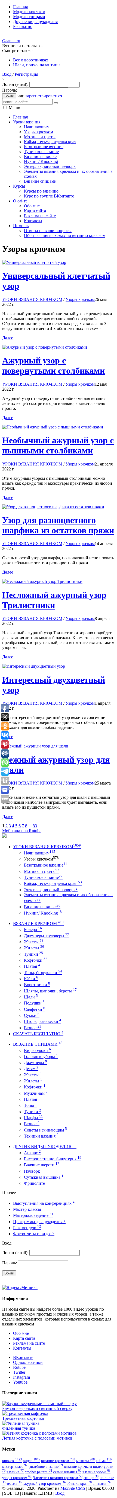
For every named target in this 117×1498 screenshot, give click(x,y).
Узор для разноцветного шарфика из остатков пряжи (58, 525)
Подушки (34, 1003)
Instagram (21, 1377)
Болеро (33, 929)
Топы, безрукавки (43, 972)
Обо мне (21, 1333)
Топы (30, 1105)
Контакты (22, 1348)
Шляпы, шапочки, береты (50, 991)
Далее (7, 337)
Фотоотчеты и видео (33, 1233)
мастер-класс (14, 1466)
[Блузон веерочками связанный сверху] (39, 1403)
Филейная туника (18, 1428)
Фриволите (36, 1183)
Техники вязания (41, 1136)
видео (31, 1460)
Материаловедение (33, 1215)
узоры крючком (17, 1478)
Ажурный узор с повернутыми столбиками (53, 366)
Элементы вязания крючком (57, 1478)
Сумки (31, 1015)
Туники (33, 954)
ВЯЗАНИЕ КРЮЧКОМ (38, 923)
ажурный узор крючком (44, 1483)
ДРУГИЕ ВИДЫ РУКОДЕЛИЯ (44, 1146)
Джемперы (35, 1062)
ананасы (101, 1483)
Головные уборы (41, 1056)
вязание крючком (58, 1460)
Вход (6, 74)
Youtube (20, 1382)
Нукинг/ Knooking (43, 913)
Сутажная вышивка (43, 1177)
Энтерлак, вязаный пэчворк (51, 889)
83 (35, 825)
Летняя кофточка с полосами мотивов (37, 1438)
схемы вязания (67, 1472)
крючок (12, 1460)
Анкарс (32, 1152)
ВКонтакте (23, 1357)
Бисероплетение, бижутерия (52, 1158)
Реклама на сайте (29, 1343)
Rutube (19, 1367)
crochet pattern (38, 1472)
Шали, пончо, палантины (36, 65)
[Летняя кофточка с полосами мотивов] (39, 1433)
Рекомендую (27, 1227)
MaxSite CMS (72, 1488)
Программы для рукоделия (39, 1221)
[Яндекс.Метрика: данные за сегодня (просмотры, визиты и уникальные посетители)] (20, 1287)
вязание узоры (96, 1472)
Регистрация (26, 74)
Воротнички (37, 984)
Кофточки (35, 960)
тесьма (14, 1483)
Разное (32, 1027)
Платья (32, 966)
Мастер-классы (29, 1209)
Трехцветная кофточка (23, 1418)
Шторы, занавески (42, 1021)
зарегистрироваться (44, 96)
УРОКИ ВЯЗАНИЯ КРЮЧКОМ (32, 299)
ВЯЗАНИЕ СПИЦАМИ (38, 1044)
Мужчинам (36, 1093)
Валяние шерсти (41, 1165)
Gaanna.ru (11, 40)
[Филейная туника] (20, 1423)
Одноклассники (28, 1362)
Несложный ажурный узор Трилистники (54, 600)
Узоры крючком (80, 299)
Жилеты (34, 948)
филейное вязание (46, 1466)
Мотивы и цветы (41, 871)
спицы (91, 1478)
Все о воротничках (30, 60)
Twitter (19, 1372)
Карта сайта (24, 1338)
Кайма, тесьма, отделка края (53, 883)
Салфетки (34, 1009)
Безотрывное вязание (45, 865)
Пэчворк (33, 1171)
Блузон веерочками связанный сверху (37, 1408)
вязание (15, 1472)
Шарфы (33, 1117)
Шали (31, 997)
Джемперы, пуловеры (46, 935)
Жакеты (34, 942)
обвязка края (79, 1483)
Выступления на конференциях (44, 1203)
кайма (104, 1460)
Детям (31, 1068)
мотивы (85, 1460)
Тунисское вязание (43, 877)
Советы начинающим (45, 1130)
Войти (9, 96)
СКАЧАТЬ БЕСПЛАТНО (38, 1033)
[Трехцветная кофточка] (25, 1413)
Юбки (31, 978)
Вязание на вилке (42, 906)
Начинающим (39, 853)
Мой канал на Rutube (21, 830)
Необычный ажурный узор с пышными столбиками (58, 445)
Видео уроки (37, 1050)
